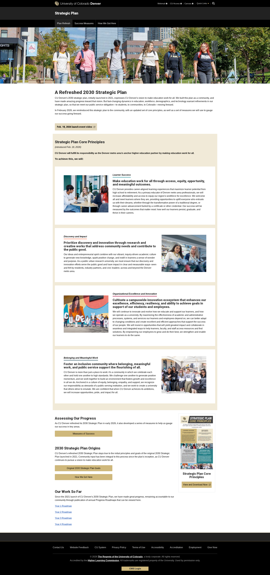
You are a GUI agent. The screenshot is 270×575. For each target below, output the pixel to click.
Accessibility (157, 547)
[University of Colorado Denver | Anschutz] (78, 3)
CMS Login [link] (135, 568)
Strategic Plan (66, 13)
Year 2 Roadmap (63, 512)
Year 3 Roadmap (63, 518)
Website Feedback (79, 547)
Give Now (212, 547)
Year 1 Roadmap (63, 506)
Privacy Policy (119, 547)
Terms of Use (138, 547)
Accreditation (176, 547)
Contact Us (58, 547)
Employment (195, 547)
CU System (100, 547)
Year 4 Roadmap (63, 524)
